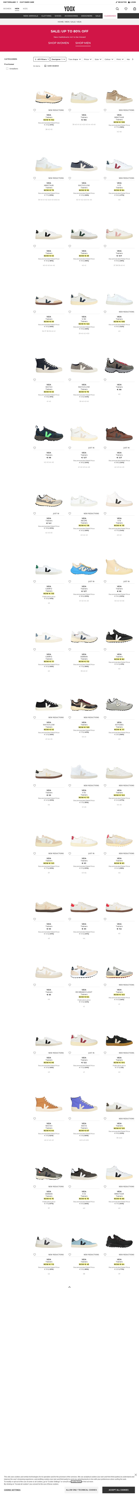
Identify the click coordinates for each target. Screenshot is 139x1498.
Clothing (46, 16)
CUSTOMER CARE (27, 2)
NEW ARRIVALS (30, 16)
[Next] (133, 59)
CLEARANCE (110, 16)
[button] (17, 64)
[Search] (117, 8)
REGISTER (122, 2)
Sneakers (14, 69)
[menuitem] (7, 8)
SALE (98, 16)
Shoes (58, 16)
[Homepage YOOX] (69, 8)
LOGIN (132, 2)
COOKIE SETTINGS (12, 1490)
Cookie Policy (76, 1482)
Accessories (71, 16)
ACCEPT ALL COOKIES (119, 1490)
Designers (86, 16)
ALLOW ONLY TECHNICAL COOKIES (81, 1490)
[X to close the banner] (136, 1475)
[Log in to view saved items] (126, 8)
